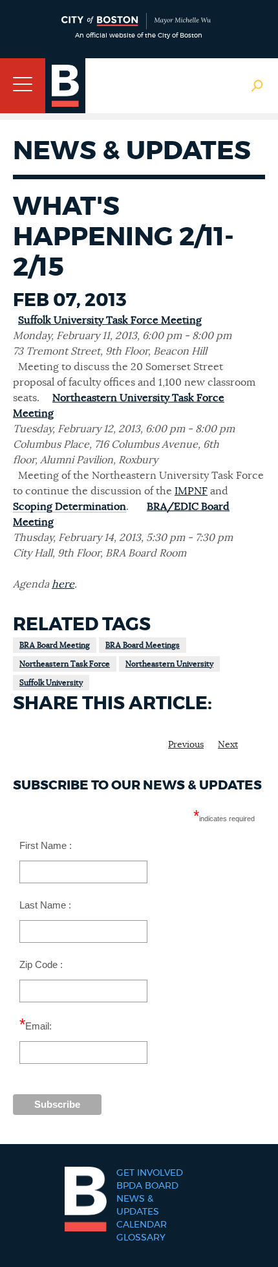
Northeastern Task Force (64, 664)
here (63, 584)
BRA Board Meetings (142, 645)
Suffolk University (51, 683)
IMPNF (191, 491)
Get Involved (149, 1173)
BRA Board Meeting (54, 645)
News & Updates (137, 1206)
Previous (186, 744)
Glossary (141, 1237)
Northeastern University (169, 664)
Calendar (141, 1224)
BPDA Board (147, 1186)
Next (228, 744)
